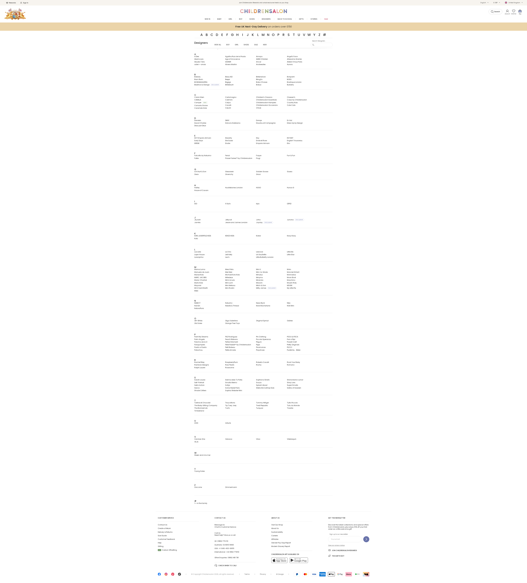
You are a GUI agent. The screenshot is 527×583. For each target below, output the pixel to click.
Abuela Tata (199, 62)
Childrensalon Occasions (267, 105)
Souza (258, 382)
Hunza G (290, 187)
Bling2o (259, 79)
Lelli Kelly (228, 254)
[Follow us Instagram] (166, 575)
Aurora (290, 64)
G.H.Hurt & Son (200, 171)
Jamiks (197, 222)
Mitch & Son (261, 285)
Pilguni (259, 342)
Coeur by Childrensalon (297, 100)
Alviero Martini (231, 64)
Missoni (259, 283)
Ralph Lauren (199, 367)
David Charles (200, 123)
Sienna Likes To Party (233, 380)
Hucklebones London (234, 187)
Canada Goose (201, 105)
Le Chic (228, 252)
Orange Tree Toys (232, 323)
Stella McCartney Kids (265, 388)
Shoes (246, 44)
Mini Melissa (230, 285)
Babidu (197, 77)
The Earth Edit (338, 556)
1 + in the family (200, 503)
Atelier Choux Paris (294, 62)
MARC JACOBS (200, 277)
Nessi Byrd (260, 303)
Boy (228, 44)
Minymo (259, 277)
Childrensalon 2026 (210, 574)
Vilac (258, 439)
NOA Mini (290, 306)
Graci (258, 174)
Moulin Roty (292, 283)
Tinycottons (230, 403)
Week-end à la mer (202, 455)
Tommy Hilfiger (262, 403)
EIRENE (196, 143)
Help (159, 543)
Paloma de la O (200, 342)
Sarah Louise (199, 380)
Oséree (290, 320)
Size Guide (162, 535)
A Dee (196, 56)
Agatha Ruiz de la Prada (235, 56)
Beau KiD (228, 77)
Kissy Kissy (291, 236)
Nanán (197, 306)
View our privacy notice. (336, 545)
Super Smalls (292, 385)
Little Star (290, 254)
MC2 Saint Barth (201, 288)
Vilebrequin (291, 439)
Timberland (199, 411)
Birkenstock (261, 77)
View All (217, 44)
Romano (290, 365)
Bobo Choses (261, 82)
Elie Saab (229, 140)
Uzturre (228, 423)
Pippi (258, 344)
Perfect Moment (231, 342)
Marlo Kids (198, 283)
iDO (195, 203)
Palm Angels (199, 339)
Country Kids (292, 102)
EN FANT (290, 138)
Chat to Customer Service (225, 526)
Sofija (227, 385)
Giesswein (229, 171)
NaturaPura (199, 308)
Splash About (261, 385)
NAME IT (197, 303)
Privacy (263, 574)
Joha (258, 220)
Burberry (290, 85)
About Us (275, 528)
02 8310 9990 (228, 545)
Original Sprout (262, 320)
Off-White (198, 320)
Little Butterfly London (265, 257)
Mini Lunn (229, 283)
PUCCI (289, 347)
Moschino (291, 280)
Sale (256, 44)
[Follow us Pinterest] (172, 575)
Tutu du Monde (293, 405)
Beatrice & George (206, 85)
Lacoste (197, 252)
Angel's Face (292, 56)
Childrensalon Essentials (266, 100)
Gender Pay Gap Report (281, 543)
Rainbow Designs (201, 365)
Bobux (258, 85)
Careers (274, 535)
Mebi (196, 291)
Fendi (227, 155)
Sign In (25, 3)
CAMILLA (197, 100)
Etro (288, 143)
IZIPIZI (289, 203)
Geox (196, 174)
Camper (200, 102)
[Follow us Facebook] (159, 575)
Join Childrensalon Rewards (344, 550)
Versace (228, 439)
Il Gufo (228, 203)
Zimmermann (231, 487)
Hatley (197, 187)
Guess (289, 171)
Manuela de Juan (201, 272)
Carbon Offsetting (167, 550)
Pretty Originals (293, 344)
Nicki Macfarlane (263, 306)
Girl (236, 44)
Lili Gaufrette (261, 254)
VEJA (196, 442)
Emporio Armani (263, 143)
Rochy (258, 365)
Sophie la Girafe (262, 380)
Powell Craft (292, 342)
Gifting (160, 546)
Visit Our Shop (277, 525)
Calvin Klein (199, 97)
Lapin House (199, 254)
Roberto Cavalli (262, 362)
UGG (196, 423)
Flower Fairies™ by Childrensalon (238, 158)
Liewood (259, 252)
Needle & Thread (232, 306)
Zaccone (198, 487)
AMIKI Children (262, 59)
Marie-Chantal (200, 280)
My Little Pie (291, 288)
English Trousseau (294, 140)
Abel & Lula (198, 59)
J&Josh (197, 220)
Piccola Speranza (263, 339)
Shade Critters (200, 390)
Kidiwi (258, 236)
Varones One (199, 439)
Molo (289, 269)
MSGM (289, 285)
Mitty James (266, 288)
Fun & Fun (291, 155)
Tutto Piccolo (292, 403)
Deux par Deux (200, 125)
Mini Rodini (229, 288)
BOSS (289, 79)
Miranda (259, 280)
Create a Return (164, 528)
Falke (196, 158)
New (265, 44)
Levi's (227, 257)
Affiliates (274, 539)
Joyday (264, 222)
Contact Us (162, 525)
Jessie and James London (236, 222)
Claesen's (291, 97)
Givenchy (229, 174)
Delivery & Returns (165, 532)
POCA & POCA (292, 337)
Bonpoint (291, 77)
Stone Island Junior (295, 380)
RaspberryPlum (231, 362)
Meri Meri (228, 272)
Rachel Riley (199, 362)
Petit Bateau (230, 347)
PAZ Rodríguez (231, 337)
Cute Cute (291, 105)
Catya (228, 102)
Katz (196, 238)
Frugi (258, 158)
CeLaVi (228, 108)
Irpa (257, 203)
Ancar (258, 62)
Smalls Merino (231, 382)
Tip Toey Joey (230, 405)
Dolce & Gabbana (232, 123)
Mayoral (197, 285)
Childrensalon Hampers (266, 102)
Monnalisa (291, 275)
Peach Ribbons (231, 339)
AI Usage (280, 574)
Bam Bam (198, 79)
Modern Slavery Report (280, 546)
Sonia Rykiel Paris (232, 388)
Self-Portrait (199, 382)
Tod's (227, 408)
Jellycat (228, 220)
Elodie (227, 143)
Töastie (290, 408)
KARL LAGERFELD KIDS (202, 236)
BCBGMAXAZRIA (200, 82)
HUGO (258, 187)
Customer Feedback (166, 539)
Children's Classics (264, 97)
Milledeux (229, 277)
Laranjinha (198, 257)
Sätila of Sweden (294, 388)
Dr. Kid (289, 120)
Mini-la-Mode (262, 272)
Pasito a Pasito (200, 347)
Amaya (259, 56)
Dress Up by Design (295, 123)
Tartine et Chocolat (202, 403)
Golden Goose (262, 171)
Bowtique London (294, 82)
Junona (295, 220)
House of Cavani (201, 190)
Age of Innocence (232, 59)
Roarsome (229, 367)
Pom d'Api (291, 339)
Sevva (197, 388)
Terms (247, 574)
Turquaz (259, 408)
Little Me (290, 252)
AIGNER (228, 62)
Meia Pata (229, 269)
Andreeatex (261, 64)
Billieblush (229, 85)
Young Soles (199, 471)
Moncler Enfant (293, 272)
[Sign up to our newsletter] (366, 539)
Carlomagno (230, 97)
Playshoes (260, 350)
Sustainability (277, 532)
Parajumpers (199, 344)
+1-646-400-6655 (226, 548)
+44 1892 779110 (232, 552)
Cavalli (228, 105)
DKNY (227, 120)
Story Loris (291, 382)
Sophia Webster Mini (233, 390)
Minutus (259, 275)
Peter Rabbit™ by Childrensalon (238, 344)
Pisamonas (261, 347)
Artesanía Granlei (294, 59)
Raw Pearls (229, 365)
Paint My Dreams (201, 337)
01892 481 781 (233, 557)
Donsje (259, 120)
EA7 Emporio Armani (202, 138)
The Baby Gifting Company (205, 405)
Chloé (258, 108)
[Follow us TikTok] (179, 575)
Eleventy (228, 138)
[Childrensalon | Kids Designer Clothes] (15, 14)
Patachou (198, 350)
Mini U (258, 269)
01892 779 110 (222, 541)
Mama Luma (199, 269)
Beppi (227, 79)
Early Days (198, 140)
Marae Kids (199, 275)
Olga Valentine (231, 320)
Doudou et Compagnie (265, 123)
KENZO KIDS (229, 236)
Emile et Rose (261, 140)
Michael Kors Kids (232, 275)
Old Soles (198, 323)
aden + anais (200, 64)
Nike (288, 303)
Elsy (257, 138)
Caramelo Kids (200, 108)
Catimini (228, 100)
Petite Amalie (230, 350)
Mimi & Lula (230, 280)
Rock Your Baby (293, 362)
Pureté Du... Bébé (293, 350)
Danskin (197, 120)
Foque (258, 155)
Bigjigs (228, 82)
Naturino (228, 303)
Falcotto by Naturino (202, 155)
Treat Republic (262, 405)
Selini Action (199, 385)
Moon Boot (291, 277)
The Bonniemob (201, 408)
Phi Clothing (261, 337)
